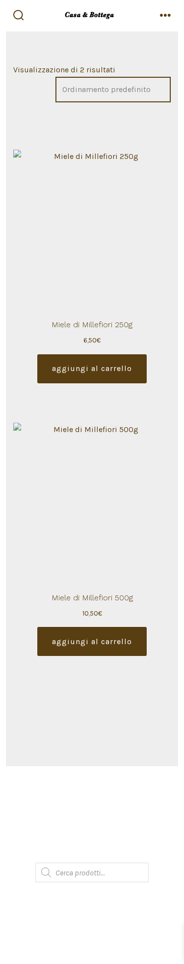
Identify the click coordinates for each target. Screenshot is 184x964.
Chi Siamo (92, 793)
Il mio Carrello (92, 833)
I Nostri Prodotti (92, 813)
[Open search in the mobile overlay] (92, 872)
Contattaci (92, 852)
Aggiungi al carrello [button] (92, 368)
